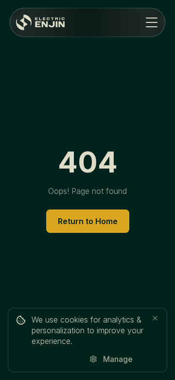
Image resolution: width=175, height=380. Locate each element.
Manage (118, 359)
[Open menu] (152, 22)
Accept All (56, 359)
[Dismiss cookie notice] (155, 318)
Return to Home (88, 221)
